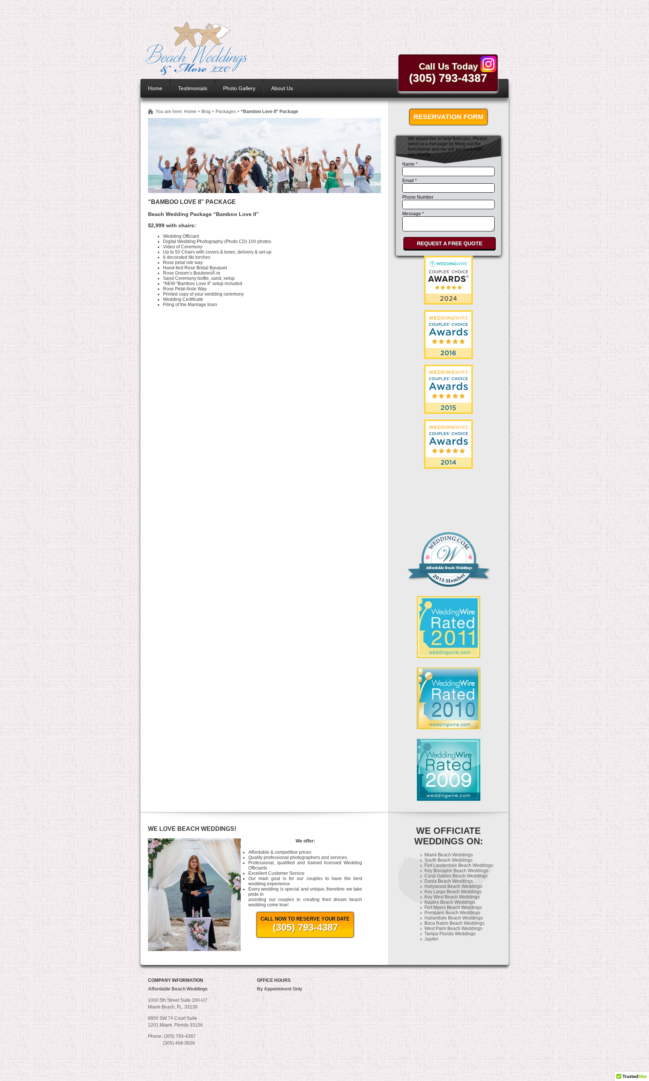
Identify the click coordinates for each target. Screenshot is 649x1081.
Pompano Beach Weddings (452, 912)
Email (409, 180)
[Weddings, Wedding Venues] (448, 426)
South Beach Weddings (448, 860)
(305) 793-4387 (448, 78)
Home (155, 88)
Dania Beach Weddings (448, 881)
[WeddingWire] (448, 371)
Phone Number (417, 197)
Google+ (488, 64)
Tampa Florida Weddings (449, 933)
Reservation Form (448, 117)
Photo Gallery (239, 88)
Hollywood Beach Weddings (453, 886)
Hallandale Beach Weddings (453, 918)
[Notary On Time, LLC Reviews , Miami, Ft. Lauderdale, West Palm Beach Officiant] (448, 508)
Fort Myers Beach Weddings (453, 907)
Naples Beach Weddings (449, 902)
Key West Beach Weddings (452, 897)
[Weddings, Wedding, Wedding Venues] (448, 484)
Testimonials (192, 88)
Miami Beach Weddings (448, 855)
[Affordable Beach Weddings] (196, 73)
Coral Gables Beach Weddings (456, 876)
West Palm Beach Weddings (453, 928)
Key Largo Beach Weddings (452, 891)
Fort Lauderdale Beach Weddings (458, 865)
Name (410, 164)
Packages (226, 111)
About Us (282, 88)
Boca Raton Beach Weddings (454, 923)
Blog (206, 111)
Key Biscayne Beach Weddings (456, 870)
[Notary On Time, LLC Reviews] (448, 280)
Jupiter (431, 939)
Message (413, 213)
